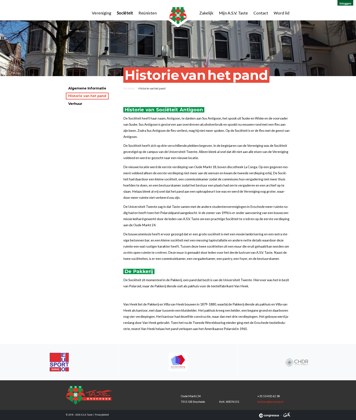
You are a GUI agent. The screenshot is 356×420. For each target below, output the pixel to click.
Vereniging (101, 12)
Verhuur (75, 104)
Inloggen (345, 3)
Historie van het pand (87, 96)
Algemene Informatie (87, 88)
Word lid (281, 12)
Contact (260, 12)
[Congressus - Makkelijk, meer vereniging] (269, 416)
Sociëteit (125, 12)
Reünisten (148, 12)
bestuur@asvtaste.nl (270, 401)
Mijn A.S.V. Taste (233, 12)
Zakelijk (206, 12)
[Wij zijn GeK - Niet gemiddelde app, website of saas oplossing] (287, 415)
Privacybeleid (102, 414)
